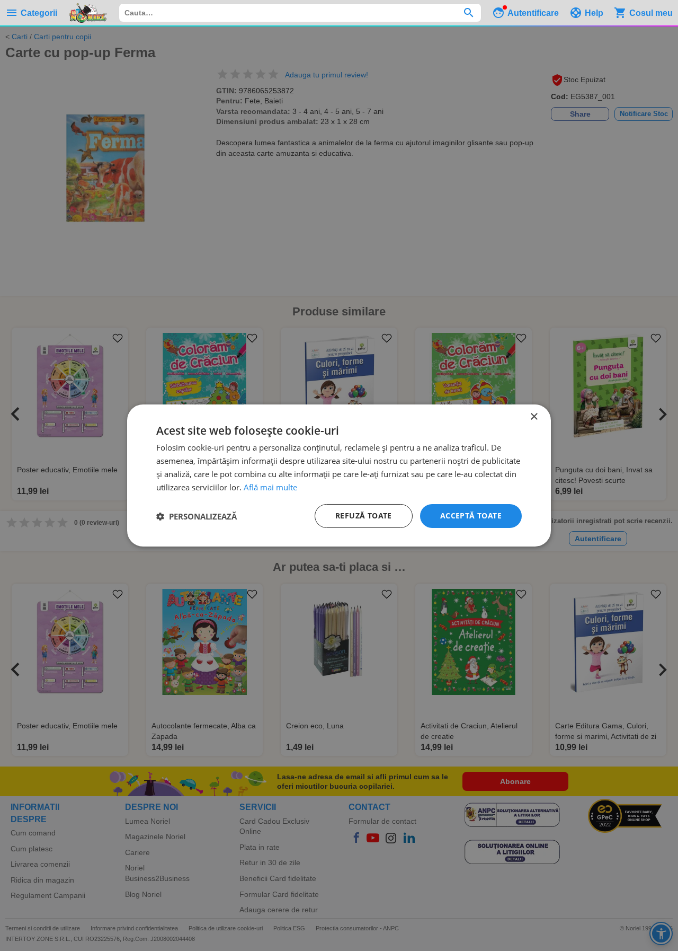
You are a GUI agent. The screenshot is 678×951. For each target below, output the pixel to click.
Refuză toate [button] (363, 515)
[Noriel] (88, 12)
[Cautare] (468, 12)
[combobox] (300, 12)
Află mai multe (270, 487)
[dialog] (339, 475)
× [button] (534, 417)
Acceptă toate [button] (471, 515)
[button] (196, 516)
